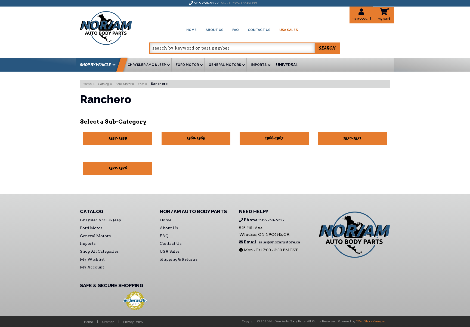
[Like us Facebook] (268, 3)
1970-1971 (352, 138)
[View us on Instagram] (277, 3)
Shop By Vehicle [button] (95, 65)
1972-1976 (118, 168)
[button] (244, 48)
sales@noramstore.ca (271, 242)
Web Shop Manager (370, 321)
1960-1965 (196, 138)
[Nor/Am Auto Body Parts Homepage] (114, 27)
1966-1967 (274, 138)
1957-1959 (118, 138)
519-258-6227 (264, 220)
